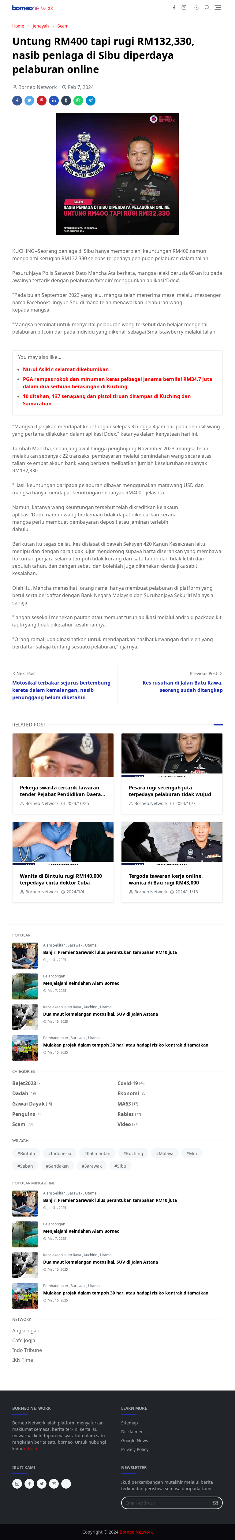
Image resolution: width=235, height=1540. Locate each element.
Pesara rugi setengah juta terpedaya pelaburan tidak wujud (170, 791)
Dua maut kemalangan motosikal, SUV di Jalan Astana (100, 1014)
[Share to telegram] (90, 100)
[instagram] (184, 7)
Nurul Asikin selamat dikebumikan (66, 369)
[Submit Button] (215, 1503)
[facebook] (174, 7)
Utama (91, 945)
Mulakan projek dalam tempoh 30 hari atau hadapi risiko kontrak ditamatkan (125, 1045)
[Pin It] (42, 100)
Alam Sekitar (54, 945)
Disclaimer (132, 1432)
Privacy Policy (134, 1449)
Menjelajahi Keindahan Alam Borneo (81, 983)
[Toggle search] (207, 7)
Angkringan (25, 1330)
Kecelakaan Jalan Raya (62, 1007)
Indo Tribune (27, 1350)
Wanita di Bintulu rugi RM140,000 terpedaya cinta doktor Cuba (61, 879)
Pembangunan (56, 1037)
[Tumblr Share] (66, 100)
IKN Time (22, 1360)
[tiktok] (66, 1484)
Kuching (91, 1007)
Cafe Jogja (23, 1340)
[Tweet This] (29, 100)
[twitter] (42, 1484)
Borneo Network (136, 1532)
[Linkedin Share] (54, 100)
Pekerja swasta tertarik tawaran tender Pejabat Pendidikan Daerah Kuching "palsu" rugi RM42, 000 (62, 794)
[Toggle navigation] (218, 7)
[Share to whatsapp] (78, 100)
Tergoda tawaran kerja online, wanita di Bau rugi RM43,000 (166, 879)
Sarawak (75, 945)
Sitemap (129, 1423)
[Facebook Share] (17, 100)
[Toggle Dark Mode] (197, 7)
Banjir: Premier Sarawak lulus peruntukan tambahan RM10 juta (110, 952)
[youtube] (54, 1484)
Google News (134, 1440)
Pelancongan (54, 976)
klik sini (31, 1448)
